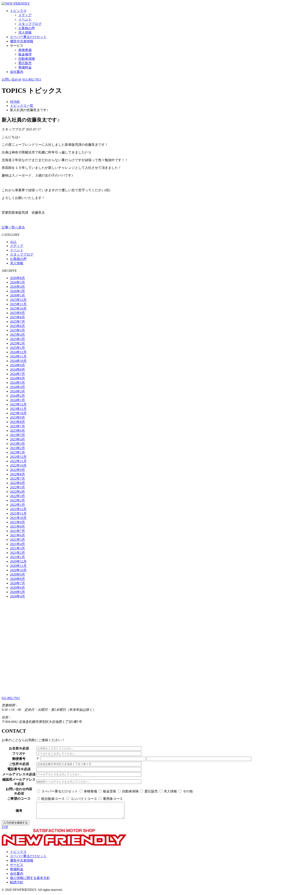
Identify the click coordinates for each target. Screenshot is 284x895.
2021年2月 (17, 552)
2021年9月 (17, 522)
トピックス (18, 10)
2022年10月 (18, 465)
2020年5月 (17, 592)
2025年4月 (17, 334)
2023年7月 (17, 426)
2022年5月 (17, 487)
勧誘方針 (16, 882)
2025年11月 (18, 304)
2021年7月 (17, 531)
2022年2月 (17, 500)
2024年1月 (17, 400)
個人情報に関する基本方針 (30, 878)
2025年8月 (17, 317)
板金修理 (25, 54)
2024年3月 (17, 391)
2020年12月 (18, 561)
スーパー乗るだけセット (28, 37)
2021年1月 (17, 557)
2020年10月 (18, 570)
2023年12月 (18, 404)
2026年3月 (17, 291)
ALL (13, 242)
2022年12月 (18, 457)
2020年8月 (17, 579)
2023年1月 (17, 452)
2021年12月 (18, 509)
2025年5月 (17, 330)
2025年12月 (18, 300)
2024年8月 (17, 369)
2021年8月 (17, 526)
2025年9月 (17, 313)
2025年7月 (17, 321)
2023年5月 (17, 435)
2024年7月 (17, 374)
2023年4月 (17, 439)
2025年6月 (17, 326)
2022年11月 (18, 461)
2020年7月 (17, 583)
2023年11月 (18, 409)
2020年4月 (17, 596)
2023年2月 (17, 448)
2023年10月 (18, 413)
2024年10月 (18, 361)
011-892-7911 (31, 79)
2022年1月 (17, 504)
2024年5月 (17, 382)
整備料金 (25, 67)
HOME (15, 101)
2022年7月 (17, 478)
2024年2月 (17, 395)
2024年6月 (17, 378)
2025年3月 (17, 339)
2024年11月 (18, 356)
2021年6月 (17, 535)
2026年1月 (17, 295)
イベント (25, 19)
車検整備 (25, 50)
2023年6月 (17, 430)
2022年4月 (17, 491)
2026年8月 (17, 278)
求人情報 (25, 32)
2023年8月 (17, 422)
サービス (16, 865)
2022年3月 (17, 496)
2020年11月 (18, 566)
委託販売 (25, 63)
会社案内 (16, 72)
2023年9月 (17, 417)
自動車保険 (26, 58)
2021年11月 (18, 513)
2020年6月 (17, 587)
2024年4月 (17, 387)
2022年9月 (17, 470)
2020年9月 (17, 574)
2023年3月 (17, 443)
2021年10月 (18, 518)
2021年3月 (17, 548)
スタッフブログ (30, 24)
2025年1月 (17, 347)
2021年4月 (17, 544)
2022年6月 (17, 483)
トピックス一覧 (21, 105)
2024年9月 (17, 365)
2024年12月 (18, 352)
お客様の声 (26, 28)
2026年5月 (17, 282)
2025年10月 (18, 308)
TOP (5, 827)
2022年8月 (17, 474)
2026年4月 (17, 286)
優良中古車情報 (21, 41)
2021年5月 (17, 539)
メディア (25, 15)
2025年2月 (17, 343)
